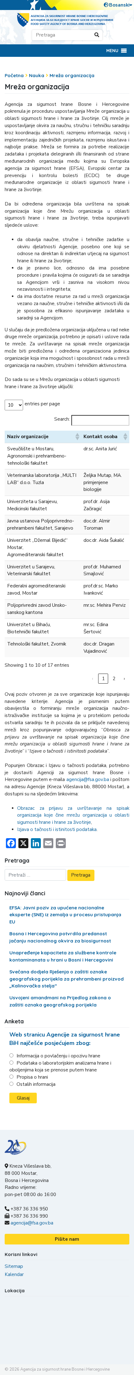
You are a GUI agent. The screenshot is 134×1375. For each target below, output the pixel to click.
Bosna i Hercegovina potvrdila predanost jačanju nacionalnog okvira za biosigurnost (60, 937)
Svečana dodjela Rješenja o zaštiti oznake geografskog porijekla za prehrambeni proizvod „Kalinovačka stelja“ (66, 979)
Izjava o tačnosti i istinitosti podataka (57, 829)
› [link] (124, 678)
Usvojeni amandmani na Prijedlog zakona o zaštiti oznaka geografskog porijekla (60, 1001)
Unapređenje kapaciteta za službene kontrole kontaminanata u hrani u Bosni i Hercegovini (62, 956)
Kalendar (14, 1274)
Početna (14, 75)
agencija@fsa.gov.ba (87, 779)
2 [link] (113, 678)
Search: (62, 419)
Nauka (36, 75)
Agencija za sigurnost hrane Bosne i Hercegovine (65, 1369)
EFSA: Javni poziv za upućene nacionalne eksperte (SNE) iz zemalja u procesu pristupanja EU (65, 915)
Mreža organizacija (72, 75)
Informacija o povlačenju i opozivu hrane (58, 1056)
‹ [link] (92, 678)
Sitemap (14, 1266)
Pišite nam (67, 1239)
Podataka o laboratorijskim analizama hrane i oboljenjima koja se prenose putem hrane (60, 1066)
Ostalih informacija (36, 1084)
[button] (112, 50)
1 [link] (103, 678)
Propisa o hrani (32, 1077)
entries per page (42, 404)
